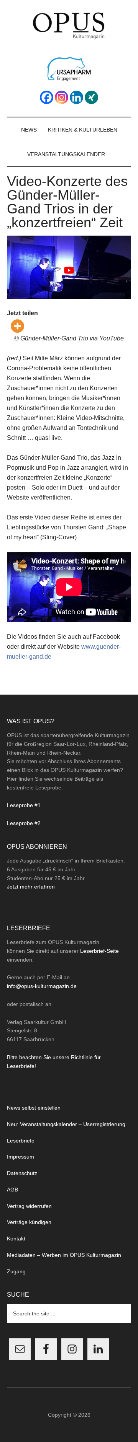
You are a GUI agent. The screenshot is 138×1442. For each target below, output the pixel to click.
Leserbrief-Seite (99, 951)
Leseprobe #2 (24, 823)
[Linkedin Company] (76, 97)
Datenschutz (22, 1173)
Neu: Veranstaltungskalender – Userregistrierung (66, 1124)
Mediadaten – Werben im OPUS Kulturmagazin (64, 1255)
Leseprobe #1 (24, 805)
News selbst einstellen (34, 1108)
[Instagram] (61, 97)
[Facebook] (46, 97)
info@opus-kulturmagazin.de (42, 986)
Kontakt (16, 1238)
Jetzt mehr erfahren (31, 887)
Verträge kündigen (29, 1222)
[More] (17, 326)
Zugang (16, 1271)
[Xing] (91, 97)
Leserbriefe (20, 1141)
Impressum (20, 1157)
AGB (12, 1189)
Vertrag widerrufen (29, 1206)
